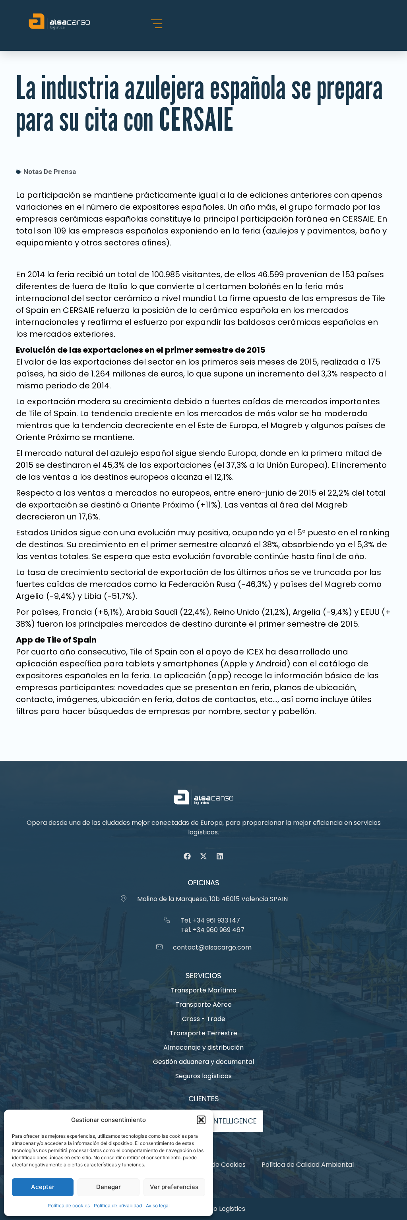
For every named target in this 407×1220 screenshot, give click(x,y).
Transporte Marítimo (203, 990)
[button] (201, 1120)
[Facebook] (187, 856)
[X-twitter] (203, 856)
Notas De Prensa (49, 172)
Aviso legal (158, 1205)
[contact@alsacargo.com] (159, 947)
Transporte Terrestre (203, 1033)
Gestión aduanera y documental (203, 1061)
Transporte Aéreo (203, 1004)
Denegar (108, 1187)
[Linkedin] (220, 856)
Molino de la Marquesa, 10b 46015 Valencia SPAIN (212, 898)
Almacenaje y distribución (203, 1047)
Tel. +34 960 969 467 (212, 929)
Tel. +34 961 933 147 (210, 920)
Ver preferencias (174, 1187)
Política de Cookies (216, 1164)
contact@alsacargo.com (212, 947)
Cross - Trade (203, 1018)
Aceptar (42, 1187)
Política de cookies (69, 1205)
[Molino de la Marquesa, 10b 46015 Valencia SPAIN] (124, 898)
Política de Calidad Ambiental (308, 1164)
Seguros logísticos (203, 1076)
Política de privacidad (118, 1205)
